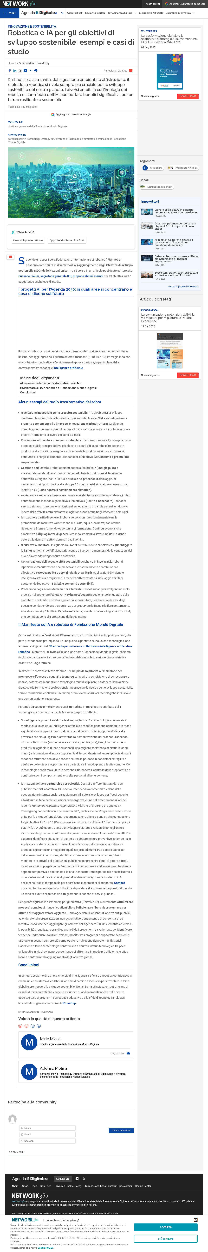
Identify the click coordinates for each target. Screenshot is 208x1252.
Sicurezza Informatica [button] (178, 13)
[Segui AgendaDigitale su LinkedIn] (77, 1186)
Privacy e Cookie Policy (68, 1193)
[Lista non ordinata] (45, 1128)
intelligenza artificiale (68, 368)
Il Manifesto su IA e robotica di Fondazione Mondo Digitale (58, 388)
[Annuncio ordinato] (41, 1128)
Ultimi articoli (75, 13)
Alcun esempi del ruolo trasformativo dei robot (51, 383)
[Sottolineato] (32, 1128)
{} (63, 1128)
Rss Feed (45, 1193)
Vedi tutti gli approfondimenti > (183, 287)
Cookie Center (143, 1193)
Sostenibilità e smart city (34, 63)
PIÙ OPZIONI (165, 1239)
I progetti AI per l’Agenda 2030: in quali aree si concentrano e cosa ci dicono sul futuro (75, 291)
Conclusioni (28, 392)
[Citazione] (50, 1128)
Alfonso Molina (17, 134)
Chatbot (119, 883)
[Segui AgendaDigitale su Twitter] (84, 1186)
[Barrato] (36, 1128)
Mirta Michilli (15, 122)
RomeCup (69, 1003)
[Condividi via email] (25, 71)
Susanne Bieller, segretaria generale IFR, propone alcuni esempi (60, 276)
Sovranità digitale (95, 13)
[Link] (59, 1128)
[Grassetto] (22, 1128)
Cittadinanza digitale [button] (120, 13)
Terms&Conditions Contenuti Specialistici (108, 1193)
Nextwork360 (19, 1209)
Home (11, 63)
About (15, 1193)
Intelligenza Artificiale (151, 13)
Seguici (60, 1186)
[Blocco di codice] (54, 1128)
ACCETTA (166, 1227)
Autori (25, 1193)
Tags (34, 1193)
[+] (68, 1128)
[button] (10, 13)
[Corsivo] (27, 1128)
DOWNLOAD (188, 96)
